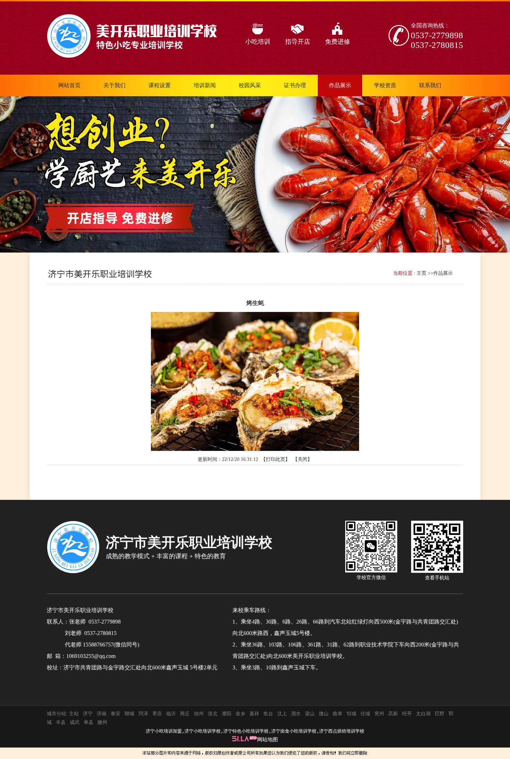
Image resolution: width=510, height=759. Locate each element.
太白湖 (423, 713)
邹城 (351, 713)
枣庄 (157, 713)
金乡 (240, 713)
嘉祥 (254, 713)
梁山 (310, 713)
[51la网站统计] (244, 739)
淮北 (213, 713)
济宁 (88, 713)
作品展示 (443, 273)
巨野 (439, 713)
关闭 (302, 459)
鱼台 (268, 713)
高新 (393, 713)
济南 (102, 713)
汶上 (282, 713)
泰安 (115, 713)
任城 (365, 713)
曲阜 (337, 713)
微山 (324, 713)
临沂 (171, 713)
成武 (74, 722)
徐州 (199, 713)
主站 (73, 713)
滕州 (102, 722)
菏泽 (143, 713)
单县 (88, 722)
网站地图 (267, 739)
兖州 (379, 713)
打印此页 (275, 459)
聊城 (129, 713)
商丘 (185, 713)
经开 (407, 713)
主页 (421, 273)
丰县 (61, 722)
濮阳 (226, 713)
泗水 (296, 713)
